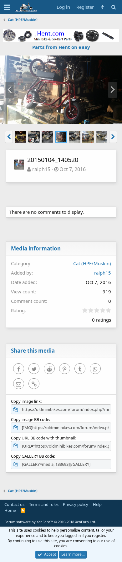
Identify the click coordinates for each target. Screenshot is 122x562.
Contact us (14, 504)
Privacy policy (75, 504)
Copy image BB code (30, 419)
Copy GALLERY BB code (32, 456)
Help (97, 504)
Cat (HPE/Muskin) (92, 263)
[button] (7, 7)
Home (10, 510)
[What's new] (102, 7)
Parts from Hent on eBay (61, 47)
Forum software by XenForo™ (50, 521)
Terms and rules (43, 504)
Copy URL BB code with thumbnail (43, 438)
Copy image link (26, 401)
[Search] (113, 7)
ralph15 (41, 169)
